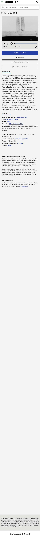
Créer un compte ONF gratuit (20, 534)
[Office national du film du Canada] (9, 2)
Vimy (16, 119)
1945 (8, 121)
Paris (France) (9, 119)
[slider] (26, 43)
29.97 (10, 145)
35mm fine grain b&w (21, 139)
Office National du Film (16, 124)
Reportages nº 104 (21, 117)
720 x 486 (20, 143)
